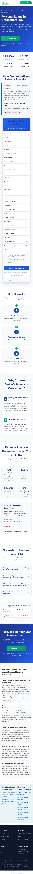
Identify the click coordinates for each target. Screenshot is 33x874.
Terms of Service (19, 255)
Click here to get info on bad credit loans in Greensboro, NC (15, 610)
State (6, 181)
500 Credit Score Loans (24, 842)
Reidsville (25, 108)
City (5, 174)
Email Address (8, 150)
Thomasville (16, 112)
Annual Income (8, 221)
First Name (7, 134)
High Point (7, 108)
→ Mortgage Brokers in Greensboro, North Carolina (8, 802)
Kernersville (16, 108)
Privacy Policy (11, 257)
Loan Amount (8, 197)
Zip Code (7, 189)
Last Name (7, 141)
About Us (3, 833)
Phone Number (8, 157)
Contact (3, 839)
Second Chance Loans (24, 833)
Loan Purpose (8, 205)
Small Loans (21, 836)
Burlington (7, 112)
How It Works (5, 836)
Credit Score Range (9, 213)
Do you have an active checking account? (16, 246)
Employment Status (10, 229)
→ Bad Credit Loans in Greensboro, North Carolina (8, 794)
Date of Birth (8, 237)
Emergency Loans (23, 839)
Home (3, 11)
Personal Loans (10, 11)
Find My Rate (26, 3)
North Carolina (20, 11)
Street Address (8, 166)
